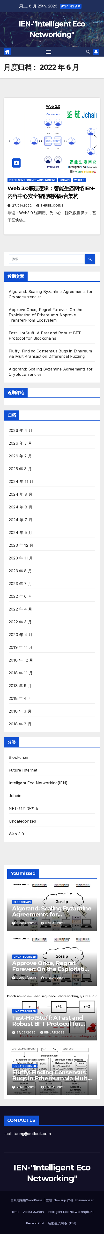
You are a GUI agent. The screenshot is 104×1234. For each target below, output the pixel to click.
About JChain (33, 1212)
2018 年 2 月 (20, 723)
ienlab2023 (55, 923)
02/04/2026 (27, 978)
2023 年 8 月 (20, 570)
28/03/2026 (27, 1087)
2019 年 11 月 (21, 647)
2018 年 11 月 (21, 672)
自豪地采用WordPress (27, 1200)
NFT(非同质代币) (24, 808)
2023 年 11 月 (21, 558)
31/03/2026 (27, 1032)
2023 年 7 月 (20, 583)
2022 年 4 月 (20, 609)
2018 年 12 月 (21, 660)
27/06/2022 (22, 205)
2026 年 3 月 (20, 443)
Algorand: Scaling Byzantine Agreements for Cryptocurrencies (51, 914)
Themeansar (84, 1200)
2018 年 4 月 (20, 698)
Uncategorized (22, 821)
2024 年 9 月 (20, 494)
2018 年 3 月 (20, 711)
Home (15, 1212)
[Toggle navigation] (48, 51)
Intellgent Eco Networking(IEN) (32, 180)
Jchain (65, 180)
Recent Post (35, 1223)
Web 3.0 (79, 180)
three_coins (52, 205)
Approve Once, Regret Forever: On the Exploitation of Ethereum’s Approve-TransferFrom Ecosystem (45, 315)
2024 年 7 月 (20, 519)
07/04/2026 (27, 923)
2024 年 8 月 (20, 507)
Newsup (60, 1200)
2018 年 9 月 (20, 685)
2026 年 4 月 (20, 430)
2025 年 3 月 (20, 468)
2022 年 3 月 (20, 621)
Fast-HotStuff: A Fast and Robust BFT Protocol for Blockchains (47, 1023)
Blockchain (19, 757)
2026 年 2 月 (20, 456)
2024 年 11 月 (21, 481)
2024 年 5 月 (20, 532)
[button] (88, 51)
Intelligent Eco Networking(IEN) (71, 1212)
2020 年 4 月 (20, 634)
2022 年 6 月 (20, 596)
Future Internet (23, 770)
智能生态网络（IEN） (63, 1223)
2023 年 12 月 (21, 545)
